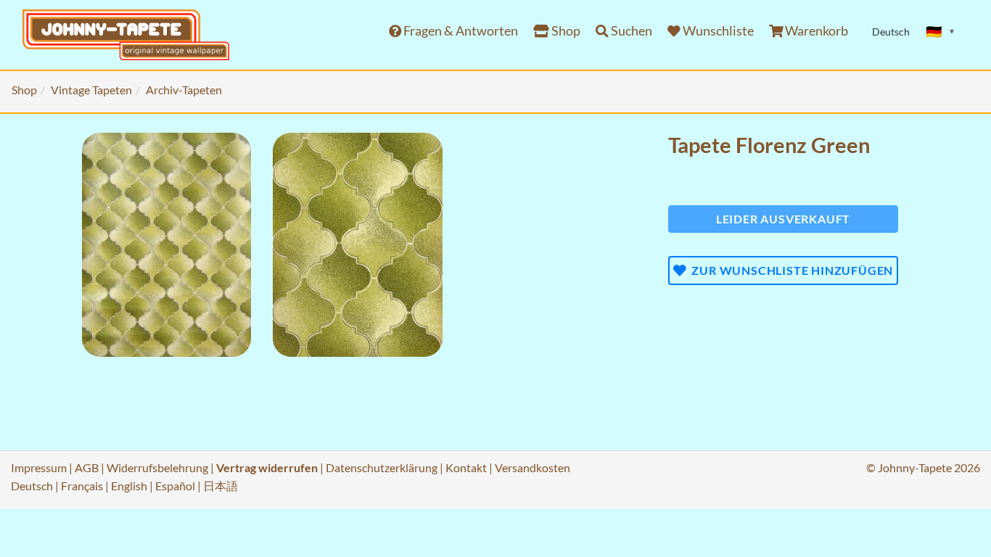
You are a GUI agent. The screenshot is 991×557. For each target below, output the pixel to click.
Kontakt (466, 467)
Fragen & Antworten (459, 30)
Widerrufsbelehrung (157, 467)
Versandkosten (532, 467)
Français (82, 485)
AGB (87, 467)
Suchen (630, 30)
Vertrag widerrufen (267, 467)
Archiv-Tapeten (184, 89)
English (129, 485)
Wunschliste (717, 30)
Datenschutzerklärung (381, 467)
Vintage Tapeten (91, 89)
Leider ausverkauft (783, 219)
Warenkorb (815, 30)
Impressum (39, 467)
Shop (564, 30)
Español (175, 485)
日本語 (220, 485)
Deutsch (32, 485)
